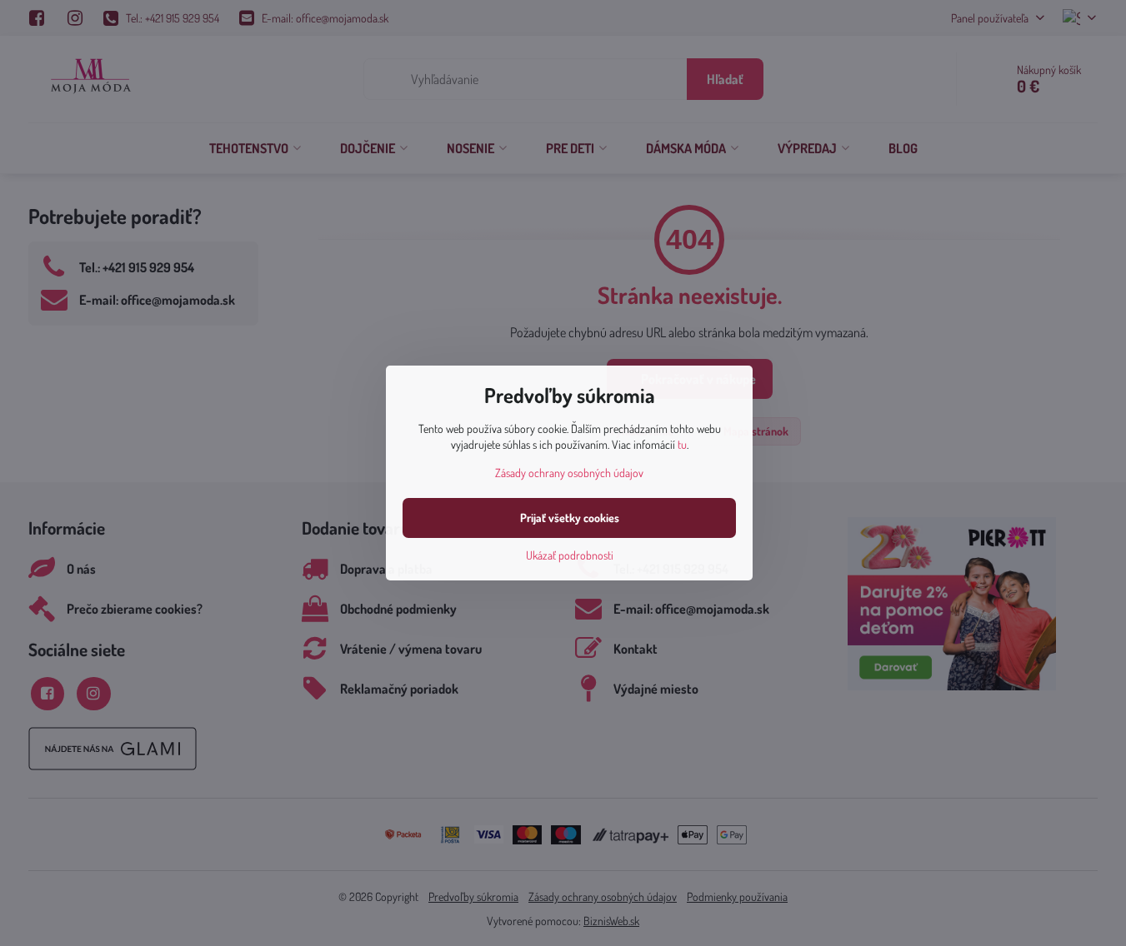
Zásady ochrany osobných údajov (569, 473)
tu (682, 444)
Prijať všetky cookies (569, 517)
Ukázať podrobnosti (569, 555)
